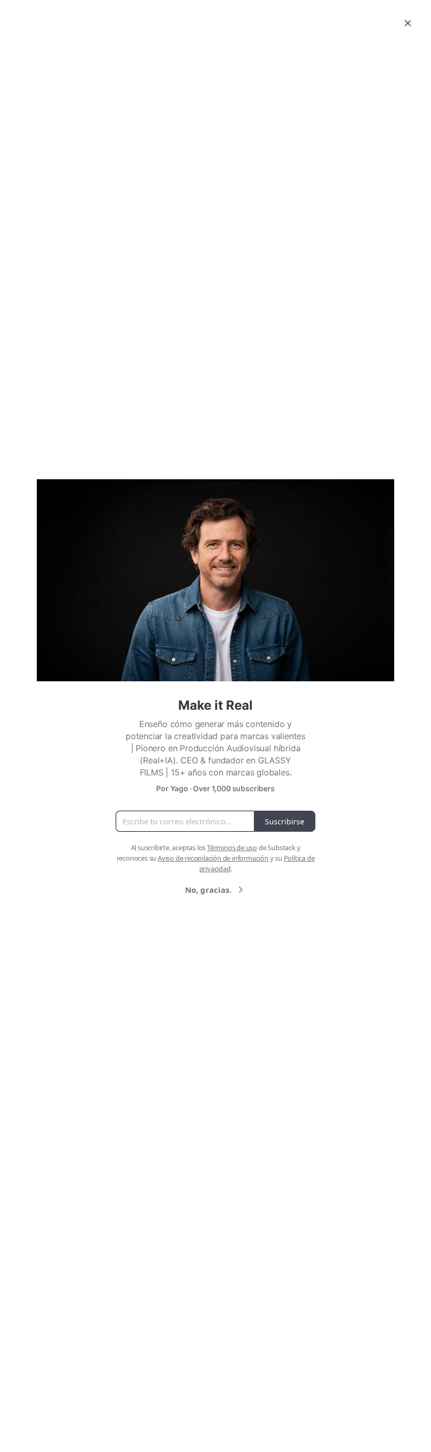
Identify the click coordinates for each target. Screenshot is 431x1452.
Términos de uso (232, 847)
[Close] (407, 23)
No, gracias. (208, 889)
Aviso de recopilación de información (213, 858)
